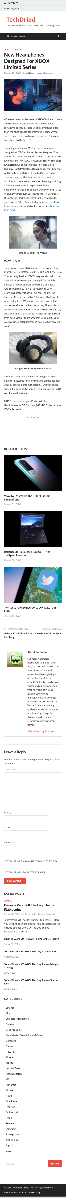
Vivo (8, 1150)
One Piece (11, 1101)
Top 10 (9, 1145)
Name (8, 812)
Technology (17, 49)
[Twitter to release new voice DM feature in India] (33, 585)
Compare (11, 1040)
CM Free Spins (14, 1029)
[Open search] (58, 36)
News (6, 49)
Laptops (10, 1062)
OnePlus (10, 1106)
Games (9, 1046)
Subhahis (30, 73)
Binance (8, 901)
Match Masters (14, 1073)
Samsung (11, 1128)
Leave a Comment (45, 73)
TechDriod (20, 19)
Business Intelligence (17, 1018)
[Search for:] (33, 1163)
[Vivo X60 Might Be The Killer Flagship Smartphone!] (33, 474)
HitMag (36, 1192)
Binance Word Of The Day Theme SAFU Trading (31, 938)
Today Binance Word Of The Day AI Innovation (30, 951)
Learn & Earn (13, 1068)
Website (9, 842)
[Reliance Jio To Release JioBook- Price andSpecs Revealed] (33, 530)
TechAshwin (30, 914)
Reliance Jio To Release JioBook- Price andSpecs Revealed (27, 553)
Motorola (11, 1084)
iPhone (9, 1057)
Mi (7, 1079)
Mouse (9, 1090)
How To (10, 1051)
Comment (11, 769)
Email (8, 827)
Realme (10, 1123)
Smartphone (12, 1134)
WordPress (22, 1192)
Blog (8, 1013)
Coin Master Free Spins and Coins (24, 1035)
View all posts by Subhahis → (42, 731)
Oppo (9, 1117)
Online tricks (13, 1112)
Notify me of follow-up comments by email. (32, 861)
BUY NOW (33, 417)
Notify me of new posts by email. (25, 872)
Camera (10, 1024)
